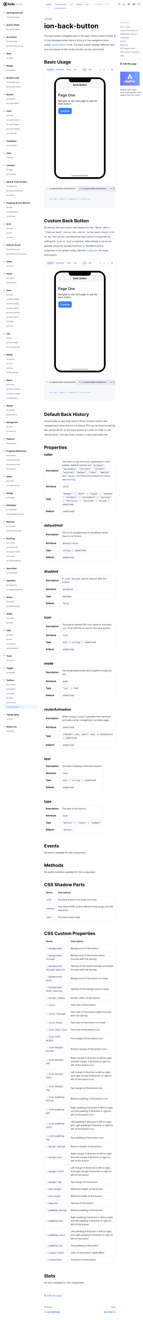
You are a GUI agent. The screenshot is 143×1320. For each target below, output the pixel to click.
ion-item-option (12, 317)
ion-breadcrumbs (13, 86)
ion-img (9, 368)
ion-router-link (12, 547)
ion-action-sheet (13, 29)
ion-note (9, 326)
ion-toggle (10, 672)
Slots (122, 56)
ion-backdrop (11, 414)
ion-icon (9, 266)
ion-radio (10, 481)
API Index (10, 731)
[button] (119, 4)
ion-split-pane (11, 398)
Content (10, 165)
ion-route (10, 556)
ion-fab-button (12, 211)
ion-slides (10, 618)
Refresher (11, 505)
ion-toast (10, 660)
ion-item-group (12, 303)
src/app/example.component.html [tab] (62, 188)
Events (123, 41)
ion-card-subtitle (13, 129)
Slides (9, 613)
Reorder (10, 521)
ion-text (9, 719)
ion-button (10, 99)
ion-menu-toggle (13, 393)
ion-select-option (13, 606)
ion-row (9, 237)
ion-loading (11, 455)
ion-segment (11, 585)
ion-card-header (12, 124)
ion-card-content (13, 120)
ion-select (10, 601)
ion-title (9, 698)
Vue (75, 69)
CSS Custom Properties (129, 52)
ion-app (9, 169)
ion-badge (10, 70)
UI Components (12, 17)
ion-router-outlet (13, 551)
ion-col (9, 233)
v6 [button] (87, 4)
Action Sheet (12, 24)
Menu (9, 380)
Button (10, 94)
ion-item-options (13, 312)
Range (9, 493)
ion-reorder (11, 526)
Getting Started (14, 12)
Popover (10, 438)
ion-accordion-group (14, 46)
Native (79, 4)
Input (9, 273)
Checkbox (11, 141)
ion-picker (10, 195)
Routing (10, 538)
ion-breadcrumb (13, 82)
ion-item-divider (12, 299)
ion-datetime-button (14, 190)
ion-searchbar (11, 572)
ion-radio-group (12, 485)
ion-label (9, 321)
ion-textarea (11, 282)
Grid (8, 223)
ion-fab (9, 207)
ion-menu (10, 384)
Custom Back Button (128, 30)
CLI (71, 4)
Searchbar (11, 568)
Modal (9, 405)
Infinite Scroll (13, 245)
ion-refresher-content (15, 514)
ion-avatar (10, 359)
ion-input (10, 278)
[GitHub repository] (138, 4)
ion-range (10, 497)
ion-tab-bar (11, 643)
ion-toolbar (11, 684)
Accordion (11, 37)
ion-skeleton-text (13, 464)
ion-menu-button (13, 389)
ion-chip (9, 157)
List (8, 333)
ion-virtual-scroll (12, 347)
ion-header (10, 689)
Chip (8, 153)
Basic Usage (125, 27)
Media (9, 354)
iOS (84, 69)
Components (61, 4)
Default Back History (128, 34)
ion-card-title (11, 133)
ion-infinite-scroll (13, 249)
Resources (11, 726)
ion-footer (10, 693)
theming (70, 479)
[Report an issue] (112, 69)
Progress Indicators (16, 451)
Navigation (12, 422)
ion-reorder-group (13, 530)
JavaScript (60, 69)
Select (9, 597)
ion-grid (9, 228)
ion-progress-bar (13, 460)
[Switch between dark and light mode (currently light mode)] (124, 4)
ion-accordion (11, 41)
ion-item (9, 294)
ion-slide (9, 622)
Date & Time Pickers (16, 181)
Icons (9, 261)
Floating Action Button (18, 202)
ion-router (10, 543)
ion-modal (10, 410)
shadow (48, 19)
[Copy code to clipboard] (112, 196)
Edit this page (54, 1295)
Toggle (9, 668)
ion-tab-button (12, 648)
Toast (9, 655)
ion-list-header (12, 342)
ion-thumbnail (12, 372)
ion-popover (11, 443)
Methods (124, 45)
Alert (8, 53)
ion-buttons (11, 702)
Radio (9, 476)
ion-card (9, 115)
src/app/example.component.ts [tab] (94, 188)
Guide (48, 4)
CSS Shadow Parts (127, 48)
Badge (9, 65)
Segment (11, 580)
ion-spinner (11, 469)
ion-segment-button (14, 589)
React (69, 69)
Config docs (92, 250)
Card (8, 111)
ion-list (9, 338)
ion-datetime (11, 186)
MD (90, 69)
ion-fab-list (10, 216)
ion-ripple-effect (12, 103)
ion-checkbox (11, 145)
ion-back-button (13, 707)
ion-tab (9, 639)
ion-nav (9, 426)
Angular (50, 69)
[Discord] (133, 4)
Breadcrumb (12, 77)
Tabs (8, 630)
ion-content (11, 174)
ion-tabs (9, 635)
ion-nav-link (11, 431)
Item (8, 290)
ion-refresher (11, 509)
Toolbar (10, 680)
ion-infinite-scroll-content (16, 254)
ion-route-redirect (13, 560)
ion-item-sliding (12, 308)
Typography (12, 714)
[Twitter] (128, 4)
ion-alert (9, 58)
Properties (124, 38)
